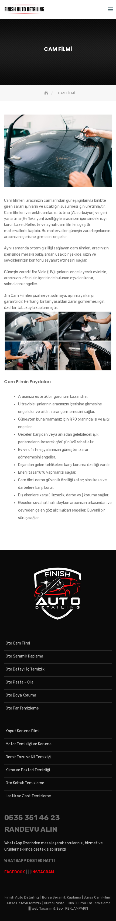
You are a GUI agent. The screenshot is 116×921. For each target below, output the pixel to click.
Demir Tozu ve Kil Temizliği (28, 757)
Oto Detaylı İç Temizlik (25, 669)
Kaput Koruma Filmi (22, 731)
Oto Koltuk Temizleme (25, 783)
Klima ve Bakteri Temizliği (28, 770)
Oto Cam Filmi (18, 643)
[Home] (46, 93)
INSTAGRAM (42, 872)
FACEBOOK (14, 872)
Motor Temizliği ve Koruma (29, 744)
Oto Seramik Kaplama (24, 656)
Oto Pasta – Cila (19, 682)
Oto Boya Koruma (21, 695)
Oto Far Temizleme (22, 708)
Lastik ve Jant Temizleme (28, 796)
